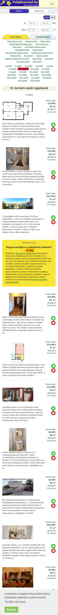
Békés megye (46, 41)
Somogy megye (42, 56)
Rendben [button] (11, 609)
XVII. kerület (46, 75)
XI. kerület (23, 72)
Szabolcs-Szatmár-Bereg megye (17, 58)
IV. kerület (39, 66)
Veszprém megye (23, 61)
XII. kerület (34, 72)
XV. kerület (23, 75)
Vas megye (49, 58)
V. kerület (49, 66)
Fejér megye (17, 47)
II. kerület (18, 66)
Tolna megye (37, 58)
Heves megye (37, 50)
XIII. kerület (45, 72)
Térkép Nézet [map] (42, 37)
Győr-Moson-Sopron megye (35, 47)
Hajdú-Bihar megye (22, 50)
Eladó (47, 17)
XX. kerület (35, 77)
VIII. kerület (34, 69)
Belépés (19, 11)
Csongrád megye (42, 44)
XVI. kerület (34, 75)
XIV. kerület (11, 75)
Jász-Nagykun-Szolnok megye (16, 53)
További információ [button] (15, 601)
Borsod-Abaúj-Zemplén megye (21, 44)
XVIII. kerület (11, 77)
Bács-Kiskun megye (14, 41)
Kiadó (53, 17)
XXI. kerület (47, 77)
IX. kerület (45, 69)
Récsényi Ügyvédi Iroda (26, 253)
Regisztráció (39, 11)
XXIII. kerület (35, 80)
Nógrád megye (15, 56)
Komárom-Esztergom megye (42, 53)
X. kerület (12, 72)
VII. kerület (23, 69)
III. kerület (28, 66)
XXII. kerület (22, 80)
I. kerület (8, 66)
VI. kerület (12, 69)
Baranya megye (31, 41)
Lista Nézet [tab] (15, 37)
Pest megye (28, 56)
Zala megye (37, 61)
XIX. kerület (23, 77)
